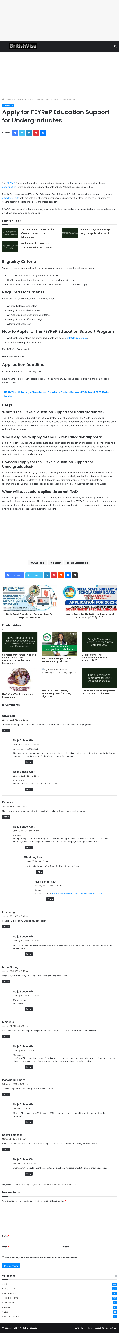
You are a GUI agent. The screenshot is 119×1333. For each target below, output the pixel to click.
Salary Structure (11, 1316)
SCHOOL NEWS (11, 1298)
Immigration (9, 1302)
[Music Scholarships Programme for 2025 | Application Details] (99, 678)
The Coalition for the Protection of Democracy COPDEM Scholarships (37, 233)
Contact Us (111, 1328)
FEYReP (11, 183)
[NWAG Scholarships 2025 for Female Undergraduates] (59, 644)
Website (65, 1247)
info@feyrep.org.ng (77, 338)
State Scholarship (78, 562)
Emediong (8, 912)
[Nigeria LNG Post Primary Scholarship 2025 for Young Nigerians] (59, 678)
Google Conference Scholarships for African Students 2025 (94, 657)
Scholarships (17, 99)
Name (5, 1236)
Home (7, 99)
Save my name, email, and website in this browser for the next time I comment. (41, 1257)
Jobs (6, 1284)
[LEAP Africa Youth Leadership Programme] (19, 679)
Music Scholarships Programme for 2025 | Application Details (98, 692)
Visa (6, 1312)
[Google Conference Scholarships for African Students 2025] (99, 642)
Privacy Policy (87, 1328)
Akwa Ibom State (10, 198)
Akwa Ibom (38, 562)
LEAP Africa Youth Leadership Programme (17, 695)
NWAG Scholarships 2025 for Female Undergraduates (57, 660)
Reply (6, 730)
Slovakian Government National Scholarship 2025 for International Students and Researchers (19, 659)
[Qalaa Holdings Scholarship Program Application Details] (70, 233)
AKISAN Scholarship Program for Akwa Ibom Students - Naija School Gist (44, 1184)
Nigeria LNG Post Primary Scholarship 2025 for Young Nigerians (56, 693)
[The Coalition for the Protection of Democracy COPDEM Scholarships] (10, 233)
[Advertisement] (59, 20)
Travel (7, 1307)
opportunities (9, 186)
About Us (99, 1328)
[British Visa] (23, 46)
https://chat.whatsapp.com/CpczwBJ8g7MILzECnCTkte (77, 893)
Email (5, 1247)
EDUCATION (9, 1289)
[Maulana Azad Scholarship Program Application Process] (10, 246)
